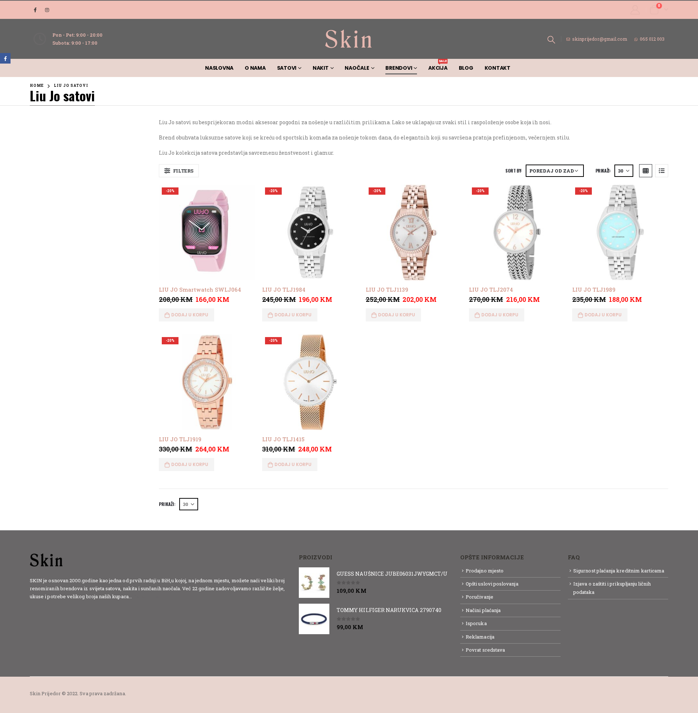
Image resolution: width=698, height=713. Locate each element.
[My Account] (635, 10)
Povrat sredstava (485, 650)
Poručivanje (479, 597)
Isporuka (476, 623)
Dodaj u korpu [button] (189, 315)
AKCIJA (438, 65)
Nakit (321, 68)
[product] (314, 582)
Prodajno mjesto (485, 570)
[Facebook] (35, 10)
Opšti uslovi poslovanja (492, 583)
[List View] (661, 170)
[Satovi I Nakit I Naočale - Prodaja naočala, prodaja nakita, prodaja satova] (349, 39)
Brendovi (398, 68)
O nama (255, 68)
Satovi (287, 68)
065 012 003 (652, 39)
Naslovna (219, 68)
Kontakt (497, 68)
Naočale (357, 68)
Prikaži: (603, 170)
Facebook (5, 58)
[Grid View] (645, 170)
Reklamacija (480, 636)
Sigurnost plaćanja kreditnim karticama (618, 570)
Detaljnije (146, 596)
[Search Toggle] (551, 39)
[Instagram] (47, 10)
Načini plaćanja (483, 610)
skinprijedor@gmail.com (599, 39)
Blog (466, 68)
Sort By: (513, 170)
